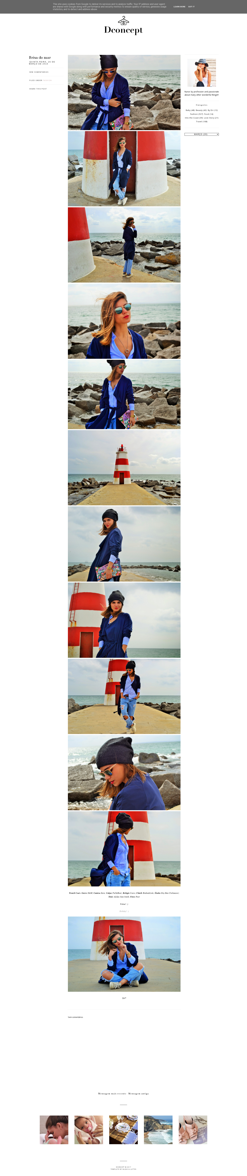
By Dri (211, 110)
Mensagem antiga (139, 1093)
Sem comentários (38, 72)
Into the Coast (192, 118)
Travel (199, 121)
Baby (188, 110)
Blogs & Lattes (129, 1169)
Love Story (209, 118)
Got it (191, 7)
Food (206, 114)
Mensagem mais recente (112, 1093)
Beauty (199, 110)
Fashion (47, 80)
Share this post (38, 89)
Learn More (179, 7)
